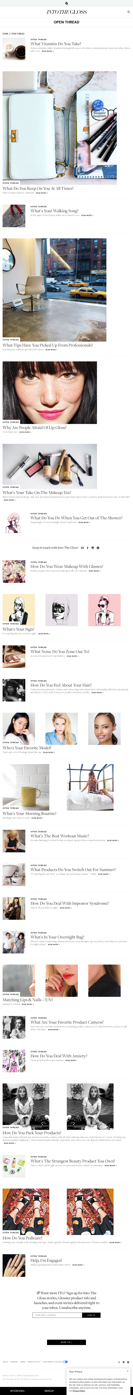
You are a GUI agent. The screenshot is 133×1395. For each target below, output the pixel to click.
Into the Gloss (66, 12)
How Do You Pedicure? (22, 1238)
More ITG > (66, 1342)
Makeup (49, 1391)
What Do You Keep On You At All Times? (38, 188)
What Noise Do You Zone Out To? (60, 651)
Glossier (66, 3)
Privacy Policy (33, 1362)
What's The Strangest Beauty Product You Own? (72, 1161)
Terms (22, 1362)
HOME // (7, 34)
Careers (14, 1362)
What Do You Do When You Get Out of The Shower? (76, 518)
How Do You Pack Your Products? (32, 1133)
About (5, 1362)
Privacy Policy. (79, 1391)
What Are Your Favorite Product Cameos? (67, 1022)
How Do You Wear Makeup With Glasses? (66, 566)
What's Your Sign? (18, 629)
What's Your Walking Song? (54, 211)
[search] (129, 11)
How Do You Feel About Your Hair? (61, 685)
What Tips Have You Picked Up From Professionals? (48, 345)
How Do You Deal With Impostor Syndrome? (69, 903)
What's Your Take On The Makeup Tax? (37, 492)
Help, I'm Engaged (46, 1260)
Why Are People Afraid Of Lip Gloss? (34, 427)
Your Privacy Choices (52, 1362)
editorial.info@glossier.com (27, 1375)
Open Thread (17, 34)
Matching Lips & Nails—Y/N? (28, 999)
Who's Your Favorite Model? (27, 748)
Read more (47, 51)
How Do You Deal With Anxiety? (58, 1056)
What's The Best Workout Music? (59, 836)
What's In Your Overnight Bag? (57, 937)
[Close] (127, 1371)
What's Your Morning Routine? (29, 813)
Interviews (17, 1391)
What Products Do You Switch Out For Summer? (73, 869)
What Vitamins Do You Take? (55, 43)
